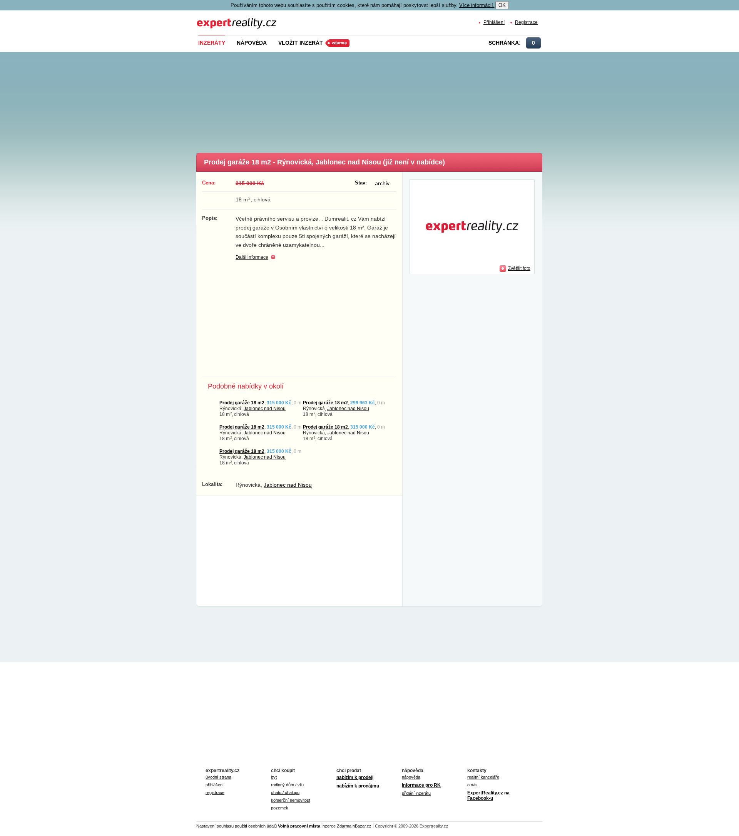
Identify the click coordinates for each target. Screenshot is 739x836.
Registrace (526, 22)
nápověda (411, 777)
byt (274, 777)
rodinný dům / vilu (287, 784)
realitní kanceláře (483, 777)
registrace (215, 792)
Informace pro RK (421, 785)
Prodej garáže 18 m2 (241, 402)
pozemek (279, 808)
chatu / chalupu (285, 792)
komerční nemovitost (290, 800)
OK (502, 5)
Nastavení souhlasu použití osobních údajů (236, 826)
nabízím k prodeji (354, 777)
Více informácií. (477, 5)
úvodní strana (218, 777)
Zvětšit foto (519, 268)
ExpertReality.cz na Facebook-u (488, 795)
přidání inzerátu (416, 793)
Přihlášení (494, 22)
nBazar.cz (362, 826)
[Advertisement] (382, 100)
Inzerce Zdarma (336, 826)
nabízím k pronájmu (357, 786)
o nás (472, 784)
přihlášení (215, 784)
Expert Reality (211, 19)
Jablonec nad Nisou (265, 408)
